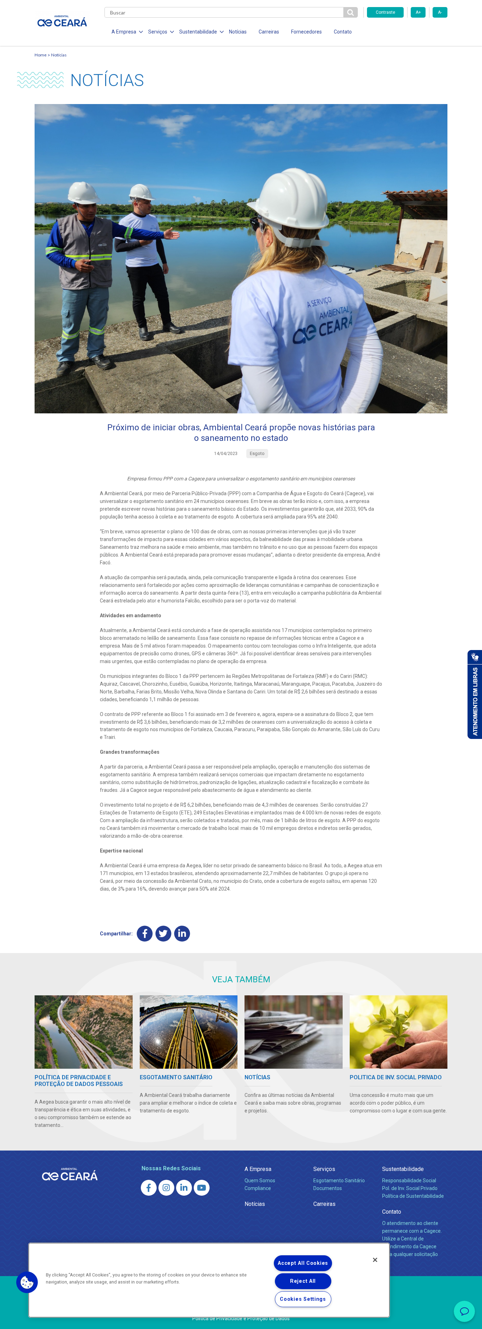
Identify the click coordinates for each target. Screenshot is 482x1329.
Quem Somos (260, 1180)
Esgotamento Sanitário (339, 1180)
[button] (27, 1282)
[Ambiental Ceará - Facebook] (149, 1188)
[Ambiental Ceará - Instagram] (166, 1188)
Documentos (327, 1188)
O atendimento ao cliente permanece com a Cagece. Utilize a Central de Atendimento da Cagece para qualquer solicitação (412, 1238)
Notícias (238, 32)
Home (41, 54)
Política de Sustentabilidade (413, 1196)
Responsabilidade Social (409, 1180)
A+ (418, 12)
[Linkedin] (182, 933)
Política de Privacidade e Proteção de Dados (241, 1318)
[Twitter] (163, 933)
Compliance (258, 1188)
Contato (343, 32)
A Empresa (258, 1169)
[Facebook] (145, 933)
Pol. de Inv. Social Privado (410, 1188)
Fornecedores (306, 32)
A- (440, 12)
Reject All (303, 1281)
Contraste (385, 12)
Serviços (324, 1169)
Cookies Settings (303, 1299)
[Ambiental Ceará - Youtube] (202, 1188)
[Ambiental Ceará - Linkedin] (184, 1188)
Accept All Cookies (303, 1263)
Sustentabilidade (403, 1169)
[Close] (375, 1260)
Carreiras (269, 32)
